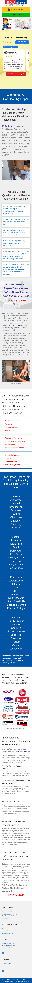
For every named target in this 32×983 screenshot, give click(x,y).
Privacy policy (5, 931)
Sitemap (27, 979)
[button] (28, 206)
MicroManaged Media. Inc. (23, 981)
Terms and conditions (7, 933)
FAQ (3, 928)
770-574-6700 (19, 300)
